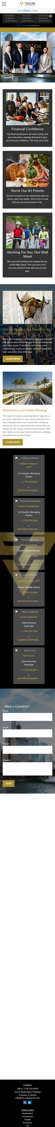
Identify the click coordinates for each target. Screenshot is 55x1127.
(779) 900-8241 (30, 556)
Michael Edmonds (28, 545)
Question (7, 760)
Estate (28, 1119)
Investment (27, 1116)
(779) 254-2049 (30, 520)
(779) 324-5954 (30, 592)
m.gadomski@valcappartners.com (29, 640)
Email (5, 727)
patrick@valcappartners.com (29, 529)
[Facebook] (25, 1102)
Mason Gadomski (29, 617)
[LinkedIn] (29, 1102)
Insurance (27, 1123)
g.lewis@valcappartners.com (29, 678)
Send (8, 783)
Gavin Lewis (29, 656)
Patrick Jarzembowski (29, 506)
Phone (6, 744)
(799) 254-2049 (30, 631)
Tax (27, 1126)
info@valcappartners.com (27, 1098)
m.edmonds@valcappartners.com (29, 564)
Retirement (27, 1113)
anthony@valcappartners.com (29, 490)
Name (5, 711)
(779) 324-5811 (30, 482)
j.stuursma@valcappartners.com (29, 601)
